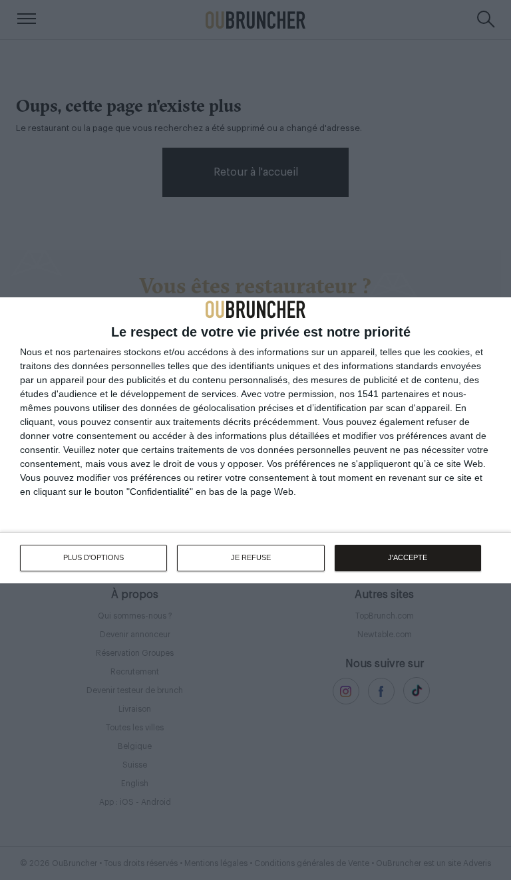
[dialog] (255, 440)
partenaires (97, 352)
